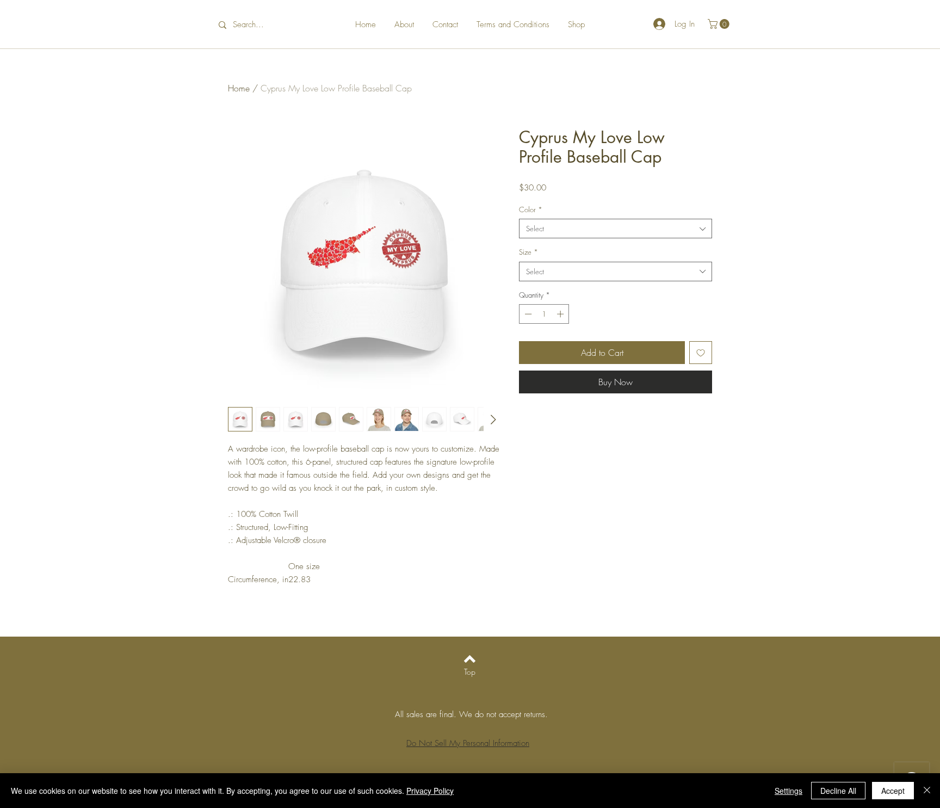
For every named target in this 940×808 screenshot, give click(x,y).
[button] (720, 24)
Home (239, 88)
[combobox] (615, 228)
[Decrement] (527, 314)
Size (528, 252)
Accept (893, 790)
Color (530, 209)
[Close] (926, 790)
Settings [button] (788, 790)
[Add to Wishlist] (700, 352)
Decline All (838, 790)
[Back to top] (469, 658)
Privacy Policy (430, 790)
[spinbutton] (544, 314)
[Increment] (561, 314)
